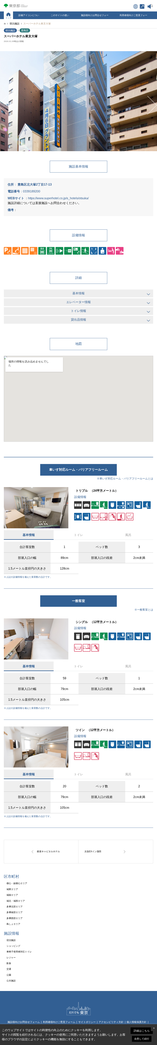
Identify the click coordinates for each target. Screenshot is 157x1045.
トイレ (78, 535)
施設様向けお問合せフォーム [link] (95, 16)
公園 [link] (9, 975)
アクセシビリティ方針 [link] (111, 1022)
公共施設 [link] (11, 980)
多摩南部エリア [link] (15, 912)
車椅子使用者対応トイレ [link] (19, 951)
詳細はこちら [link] (142, 1030)
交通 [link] (9, 969)
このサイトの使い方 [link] (60, 16)
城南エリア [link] (12, 895)
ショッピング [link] (13, 946)
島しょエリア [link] (13, 924)
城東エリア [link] (12, 889)
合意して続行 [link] (141, 1038)
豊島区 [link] (25, 30)
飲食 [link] (9, 963)
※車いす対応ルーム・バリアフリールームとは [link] (125, 478)
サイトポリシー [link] (87, 1022)
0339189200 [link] (31, 191)
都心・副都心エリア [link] (17, 883)
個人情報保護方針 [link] (136, 1022)
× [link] (154, 1028)
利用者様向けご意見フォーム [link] (133, 16)
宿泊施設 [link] (10, 30)
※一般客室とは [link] (143, 609)
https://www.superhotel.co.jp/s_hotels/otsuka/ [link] (58, 198)
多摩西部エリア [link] (15, 918)
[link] (142, 6)
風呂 (128, 535)
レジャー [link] (11, 957)
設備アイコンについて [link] (28, 16)
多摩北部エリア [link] (15, 906)
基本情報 (29, 535)
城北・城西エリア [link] (16, 901)
